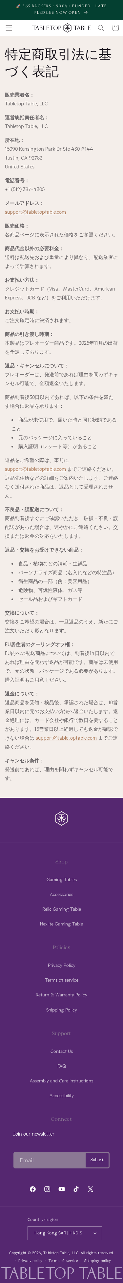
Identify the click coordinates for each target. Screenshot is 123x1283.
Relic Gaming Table (61, 909)
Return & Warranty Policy (61, 995)
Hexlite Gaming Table (61, 924)
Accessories (61, 894)
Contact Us (62, 1051)
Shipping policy (97, 1260)
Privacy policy (30, 1260)
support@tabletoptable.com (35, 212)
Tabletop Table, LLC (60, 1252)
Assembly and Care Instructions (61, 1081)
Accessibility (62, 1095)
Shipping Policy (61, 1010)
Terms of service (61, 980)
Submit (97, 1160)
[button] (9, 28)
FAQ (61, 1066)
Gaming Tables (62, 879)
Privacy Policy (61, 965)
